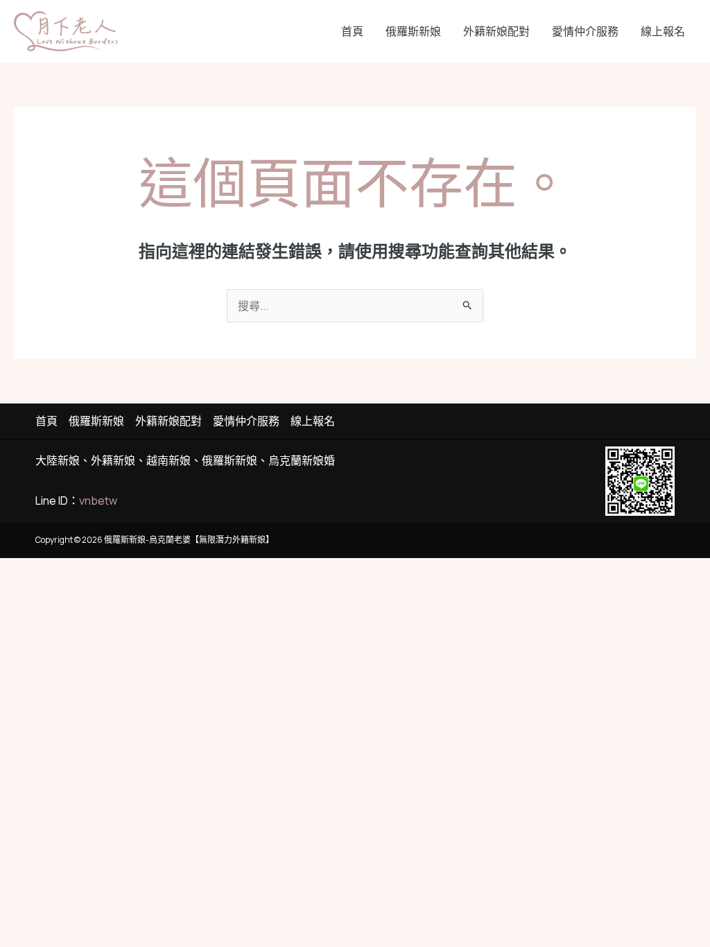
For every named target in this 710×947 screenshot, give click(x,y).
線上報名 (663, 31)
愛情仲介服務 (585, 31)
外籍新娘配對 (496, 31)
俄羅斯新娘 (413, 31)
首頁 (352, 31)
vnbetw (98, 500)
